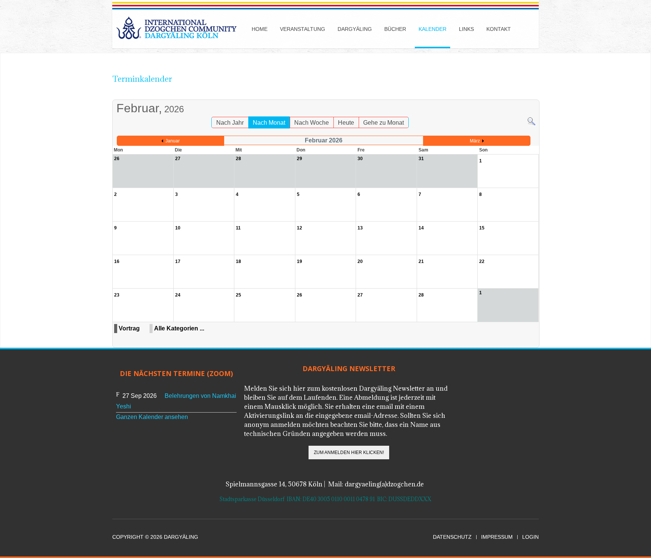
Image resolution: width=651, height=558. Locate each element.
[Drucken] (526, 96)
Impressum (497, 537)
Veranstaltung (302, 29)
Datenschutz (452, 537)
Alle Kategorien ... (179, 328)
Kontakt (498, 29)
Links (466, 29)
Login (530, 537)
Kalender (432, 29)
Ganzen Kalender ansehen (152, 417)
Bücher (395, 29)
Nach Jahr (230, 122)
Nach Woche (311, 122)
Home (259, 29)
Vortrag (129, 328)
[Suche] (531, 121)
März (475, 141)
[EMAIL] (533, 96)
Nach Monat (269, 122)
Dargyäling (355, 29)
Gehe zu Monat (383, 122)
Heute (346, 122)
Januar (172, 141)
